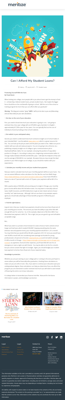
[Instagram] (47, 337)
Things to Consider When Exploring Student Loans (53, 308)
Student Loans (43, 87)
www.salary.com (34, 141)
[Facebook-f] (52, 337)
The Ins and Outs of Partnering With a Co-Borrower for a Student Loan (11, 316)
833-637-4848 (36, 354)
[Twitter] (56, 337)
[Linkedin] (61, 337)
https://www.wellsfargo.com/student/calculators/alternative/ (24, 177)
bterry (22, 87)
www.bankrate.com (35, 238)
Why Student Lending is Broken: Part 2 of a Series (32, 308)
